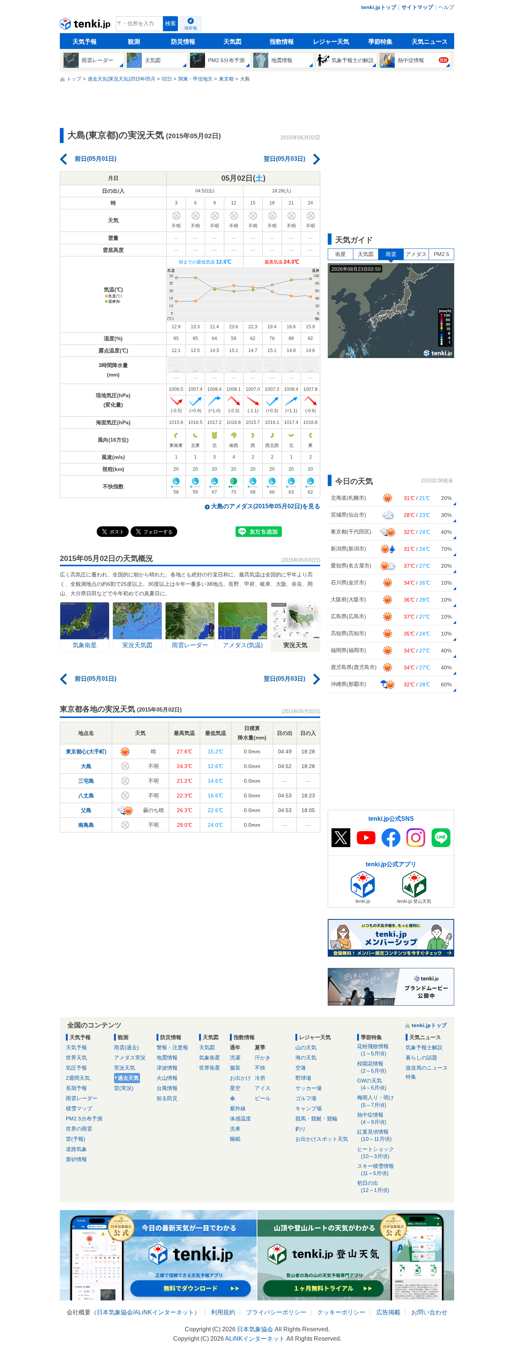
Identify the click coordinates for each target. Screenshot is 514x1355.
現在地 (190, 28)
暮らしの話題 (421, 1058)
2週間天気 (78, 1078)
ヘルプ (446, 7)
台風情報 (167, 1088)
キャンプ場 (308, 1108)
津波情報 (167, 1068)
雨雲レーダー (81, 1098)
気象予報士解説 (424, 1047)
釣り (300, 1129)
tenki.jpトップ (378, 7)
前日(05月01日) (95, 158)
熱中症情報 (371, 1118)
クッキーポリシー (341, 1312)
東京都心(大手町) (86, 751)
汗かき (263, 1058)
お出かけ (240, 1078)
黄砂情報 (76, 1159)
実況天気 (124, 1068)
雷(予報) (75, 1139)
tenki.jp (86, 25)
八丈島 (86, 796)
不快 (260, 1068)
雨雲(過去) (126, 1047)
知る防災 (167, 1098)
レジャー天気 (331, 41)
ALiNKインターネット (164, 1312)
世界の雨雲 (79, 1129)
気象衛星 (209, 1058)
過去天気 (128, 1078)
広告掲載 (388, 1312)
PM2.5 (441, 254)
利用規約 (223, 1312)
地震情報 (167, 1058)
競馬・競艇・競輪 (316, 1119)
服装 (235, 1068)
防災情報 (183, 41)
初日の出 (373, 1186)
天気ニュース (430, 41)
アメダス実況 (130, 1058)
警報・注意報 (172, 1047)
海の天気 (305, 1058)
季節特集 (380, 41)
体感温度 (240, 1119)
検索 (170, 23)
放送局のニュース (427, 1068)
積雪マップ (79, 1108)
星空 (235, 1088)
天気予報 (85, 41)
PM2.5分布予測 (84, 1119)
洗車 (235, 1129)
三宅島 (86, 781)
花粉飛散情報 (373, 1049)
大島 (86, 766)
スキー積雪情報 (375, 1169)
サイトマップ (417, 7)
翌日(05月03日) (284, 158)
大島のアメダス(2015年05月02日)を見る (265, 506)
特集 (411, 1077)
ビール (263, 1098)
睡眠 (235, 1139)
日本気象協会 (115, 1312)
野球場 (303, 1078)
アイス (263, 1088)
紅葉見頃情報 (374, 1135)
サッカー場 (308, 1088)
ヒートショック (375, 1152)
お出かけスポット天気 (321, 1139)
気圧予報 (76, 1068)
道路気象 (76, 1149)
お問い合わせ (429, 1312)
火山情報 (167, 1078)
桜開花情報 (371, 1067)
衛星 (340, 254)
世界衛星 (209, 1068)
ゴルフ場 (305, 1098)
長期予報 (76, 1088)
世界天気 (76, 1058)
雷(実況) (124, 1088)
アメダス (416, 254)
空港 (300, 1068)
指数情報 (282, 41)
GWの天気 (371, 1084)
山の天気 (305, 1047)
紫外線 (238, 1108)
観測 (134, 41)
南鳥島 (86, 825)
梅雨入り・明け (375, 1101)
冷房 (260, 1078)
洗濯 (235, 1058)
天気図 (233, 41)
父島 (86, 810)
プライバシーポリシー (276, 1312)
